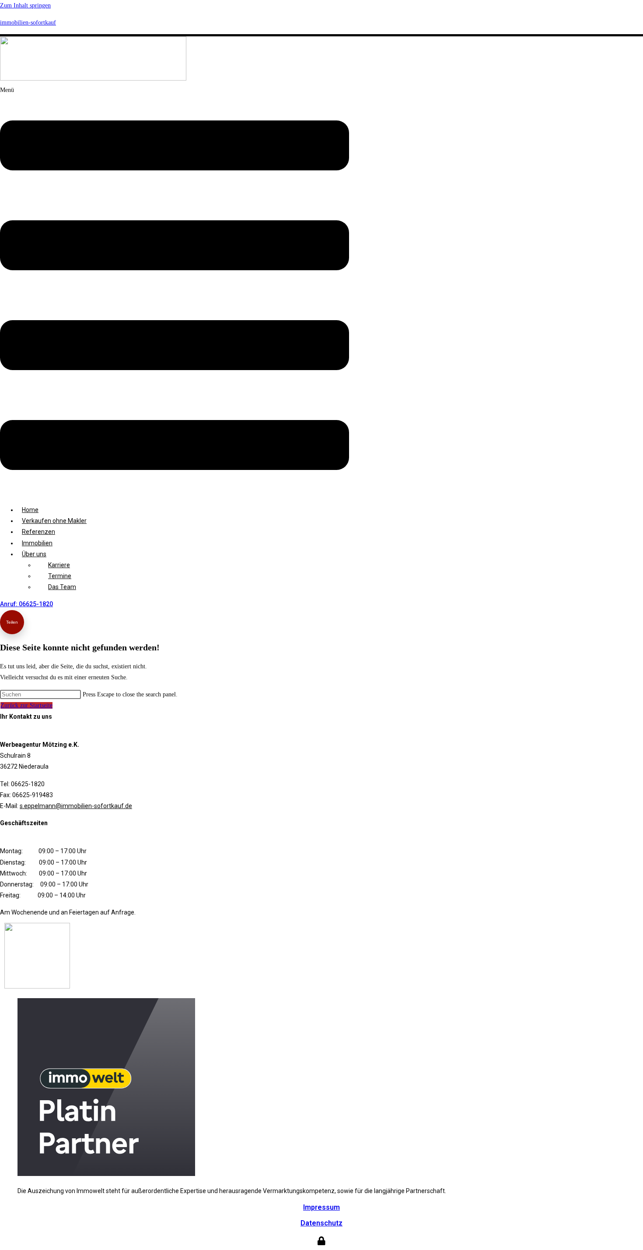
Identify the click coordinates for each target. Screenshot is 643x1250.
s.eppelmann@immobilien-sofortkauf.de (76, 805)
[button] (174, 291)
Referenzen (38, 531)
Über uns (34, 554)
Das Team (62, 586)
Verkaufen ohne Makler (54, 520)
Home (30, 509)
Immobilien (37, 543)
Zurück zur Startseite (26, 705)
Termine (59, 575)
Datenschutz (321, 1223)
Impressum (321, 1207)
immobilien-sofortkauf (28, 22)
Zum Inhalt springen (25, 5)
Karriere (59, 565)
